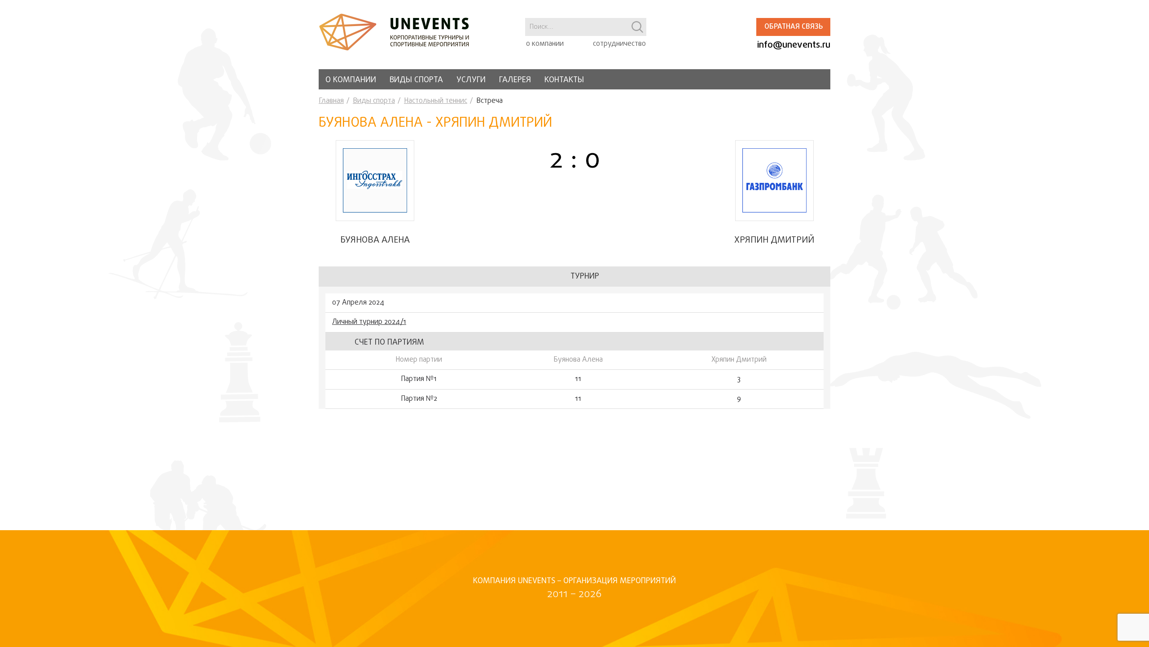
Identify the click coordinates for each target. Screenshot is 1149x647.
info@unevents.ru (793, 45)
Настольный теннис (435, 101)
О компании (350, 80)
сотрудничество (619, 44)
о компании (545, 44)
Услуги (471, 80)
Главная (331, 101)
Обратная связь (793, 27)
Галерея (515, 80)
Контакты (564, 80)
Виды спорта (416, 80)
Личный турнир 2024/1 (369, 322)
